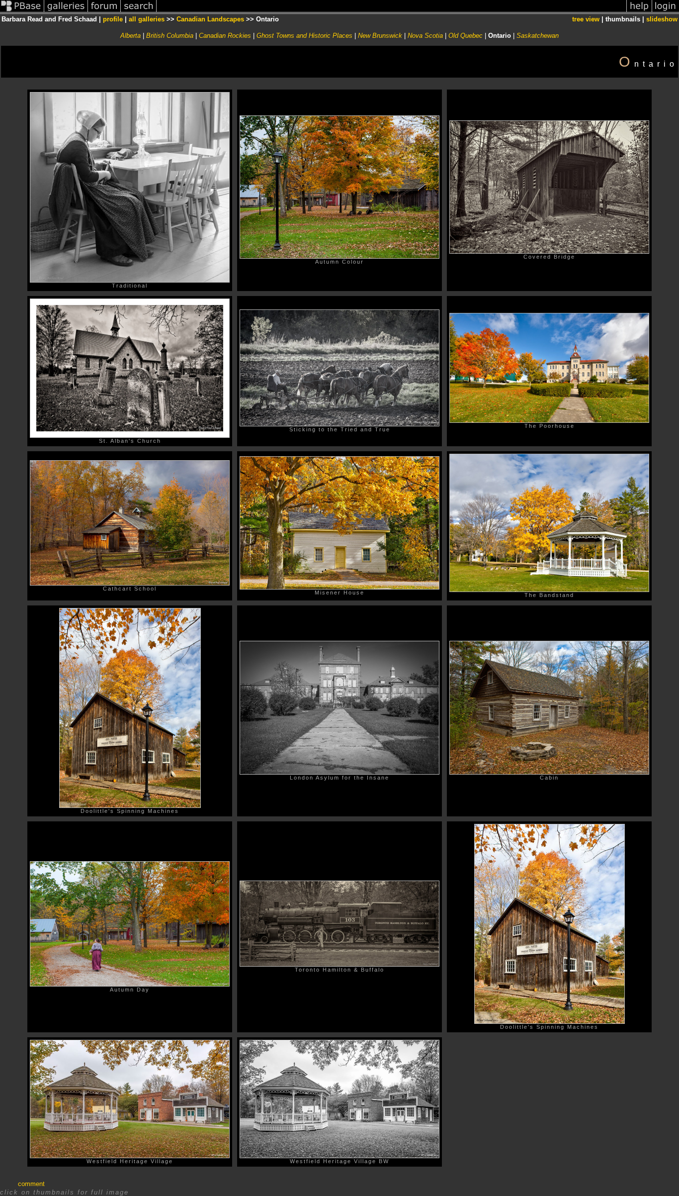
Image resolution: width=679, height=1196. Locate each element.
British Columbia (169, 35)
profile (113, 19)
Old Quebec (465, 35)
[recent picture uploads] (66, 11)
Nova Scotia (425, 35)
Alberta (130, 35)
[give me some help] (639, 11)
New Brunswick (380, 35)
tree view (585, 19)
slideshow (662, 19)
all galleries (147, 19)
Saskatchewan (537, 35)
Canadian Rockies (225, 35)
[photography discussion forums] (104, 11)
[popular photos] (391, 11)
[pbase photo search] (139, 11)
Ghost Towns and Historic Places (304, 35)
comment (31, 1184)
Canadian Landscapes (210, 19)
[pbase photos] (22, 11)
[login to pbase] (665, 11)
